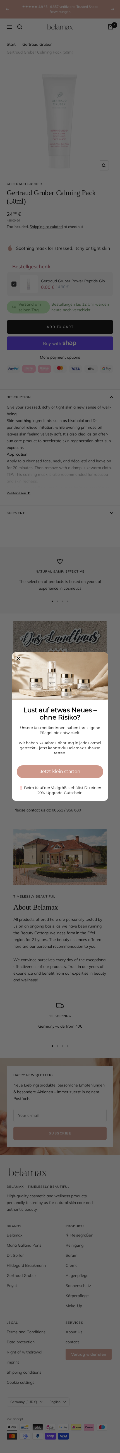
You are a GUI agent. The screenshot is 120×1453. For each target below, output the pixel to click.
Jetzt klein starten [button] (60, 771)
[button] (18, 658)
